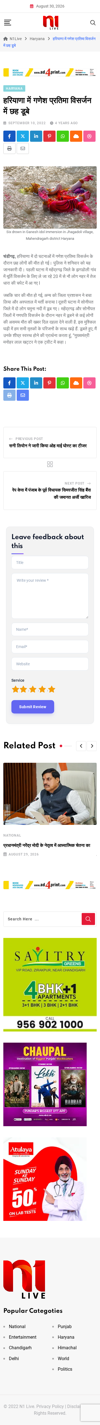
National (12, 835)
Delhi (14, 1358)
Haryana (66, 1337)
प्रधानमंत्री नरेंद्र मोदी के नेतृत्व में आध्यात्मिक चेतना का (46, 845)
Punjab (65, 1326)
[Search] (93, 22)
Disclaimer (77, 1406)
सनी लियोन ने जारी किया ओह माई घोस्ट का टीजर (48, 445)
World (63, 1358)
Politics (65, 1369)
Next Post (74, 483)
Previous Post (29, 439)
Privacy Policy (50, 1406)
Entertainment (22, 1337)
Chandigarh (20, 1347)
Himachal (67, 1347)
